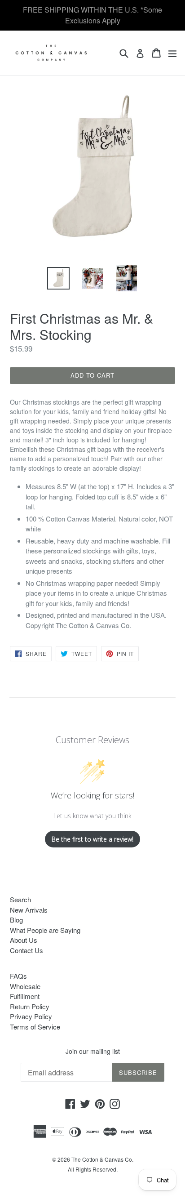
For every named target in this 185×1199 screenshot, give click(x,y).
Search (20, 899)
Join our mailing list (93, 1051)
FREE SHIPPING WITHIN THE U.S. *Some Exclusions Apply (92, 15)
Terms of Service (35, 1026)
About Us (23, 940)
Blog (16, 919)
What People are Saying (45, 930)
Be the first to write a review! (92, 839)
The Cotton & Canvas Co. (102, 1159)
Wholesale (25, 986)
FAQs (18, 976)
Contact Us (26, 950)
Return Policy (29, 1006)
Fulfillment (25, 996)
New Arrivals (29, 909)
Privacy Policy (31, 1016)
